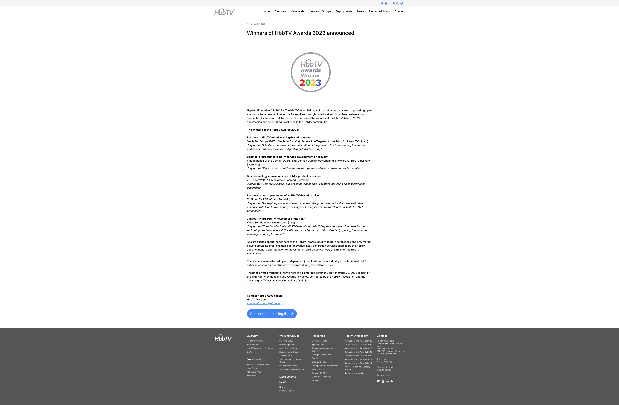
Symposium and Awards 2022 (358, 352)
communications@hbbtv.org (264, 303)
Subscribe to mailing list (269, 314)
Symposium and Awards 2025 (358, 341)
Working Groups (321, 11)
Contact (400, 11)
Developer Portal (319, 341)
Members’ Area (254, 372)
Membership (298, 11)
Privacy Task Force (288, 365)
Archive (315, 380)
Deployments (344, 11)
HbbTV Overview (255, 341)
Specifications (318, 344)
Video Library (318, 369)
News (360, 11)
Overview (280, 11)
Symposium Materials (354, 373)
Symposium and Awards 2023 (358, 348)
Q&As (249, 352)
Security (316, 358)
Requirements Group (288, 352)
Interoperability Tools (321, 354)
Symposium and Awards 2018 (358, 363)
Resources (318, 335)
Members (251, 375)
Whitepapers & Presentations (325, 365)
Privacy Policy (383, 375)
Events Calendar (287, 391)
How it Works (253, 344)
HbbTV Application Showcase (260, 348)
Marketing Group (287, 344)
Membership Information (258, 364)
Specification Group (288, 348)
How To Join (252, 368)
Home (266, 11)
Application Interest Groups (291, 369)
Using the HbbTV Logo (322, 377)
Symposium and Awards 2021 (358, 355)
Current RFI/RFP (319, 373)
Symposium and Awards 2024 (358, 344)
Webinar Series (319, 362)
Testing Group (285, 355)
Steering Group (286, 341)
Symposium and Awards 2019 (358, 359)
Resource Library (379, 11)
